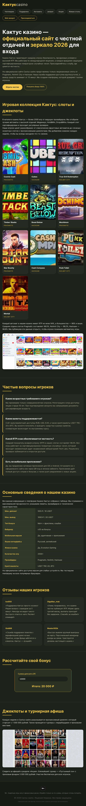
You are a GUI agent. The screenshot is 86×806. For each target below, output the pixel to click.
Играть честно (12, 87)
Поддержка (24, 12)
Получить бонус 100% (35, 87)
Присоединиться (28, 18)
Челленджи (9, 12)
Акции (61, 12)
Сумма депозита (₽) (27, 674)
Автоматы (38, 12)
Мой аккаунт (10, 18)
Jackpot (50, 12)
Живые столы (74, 12)
